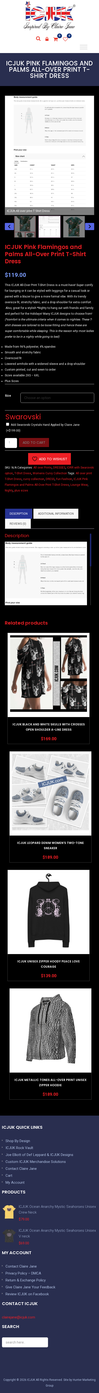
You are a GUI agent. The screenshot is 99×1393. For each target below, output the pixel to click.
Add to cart (34, 442)
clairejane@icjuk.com (18, 1317)
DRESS (50, 479)
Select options (48, 687)
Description (19, 513)
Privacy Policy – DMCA (23, 1273)
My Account (15, 1182)
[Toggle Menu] (83, 47)
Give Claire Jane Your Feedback (30, 1287)
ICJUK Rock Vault (19, 1148)
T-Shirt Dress (22, 473)
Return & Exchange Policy (26, 1280)
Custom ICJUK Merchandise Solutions (36, 1162)
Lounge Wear (79, 484)
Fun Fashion (64, 479)
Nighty (9, 490)
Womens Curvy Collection (50, 473)
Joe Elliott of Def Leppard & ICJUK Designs (39, 1155)
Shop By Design (18, 1141)
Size (8, 395)
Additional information (56, 513)
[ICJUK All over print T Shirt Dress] (49, 227)
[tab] (18, 514)
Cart (9, 1175)
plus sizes (21, 490)
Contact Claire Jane (21, 1168)
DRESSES (59, 467)
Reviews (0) (18, 523)
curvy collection (33, 479)
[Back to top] (84, 1378)
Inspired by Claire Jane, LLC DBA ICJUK (49, 15)
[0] (55, 39)
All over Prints (42, 467)
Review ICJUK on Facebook (27, 1294)
